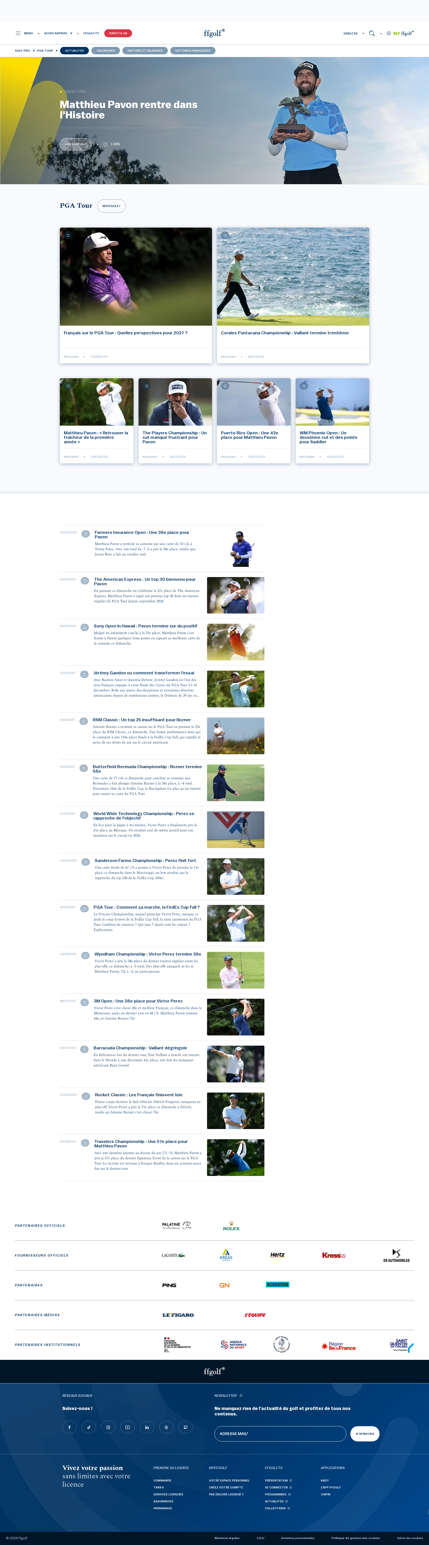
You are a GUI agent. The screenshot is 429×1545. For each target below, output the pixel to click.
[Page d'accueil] (214, 33)
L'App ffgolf (331, 1487)
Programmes (275, 1494)
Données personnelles (297, 1538)
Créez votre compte (226, 1487)
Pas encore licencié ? (226, 1494)
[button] (24, 33)
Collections (275, 1508)
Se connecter (276, 1487)
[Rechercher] (372, 33)
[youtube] (127, 1427)
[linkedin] (147, 1427)
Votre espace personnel (229, 1480)
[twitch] (186, 1427)
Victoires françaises (192, 50)
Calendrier (106, 50)
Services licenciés (168, 1494)
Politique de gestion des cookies (355, 1538)
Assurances (163, 1501)
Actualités (74, 50)
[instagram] (108, 1427)
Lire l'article (75, 144)
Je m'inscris (365, 1433)
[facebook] (69, 1427)
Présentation (276, 1480)
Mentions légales (227, 1538)
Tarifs (158, 1487)
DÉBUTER (351, 33)
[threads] (166, 1427)
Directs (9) (118, 33)
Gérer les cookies (410, 1538)
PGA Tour (45, 50)
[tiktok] (89, 1427)
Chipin (325, 1494)
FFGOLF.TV (91, 33)
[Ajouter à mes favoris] (68, 235)
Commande (162, 1480)
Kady (325, 1480)
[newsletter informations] (241, 1396)
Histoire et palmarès (145, 50)
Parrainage (162, 1508)
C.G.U (260, 1538)
